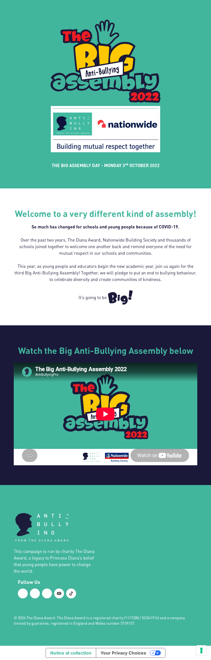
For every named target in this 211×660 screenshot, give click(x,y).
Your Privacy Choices (123, 653)
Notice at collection (70, 653)
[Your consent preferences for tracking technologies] (201, 650)
